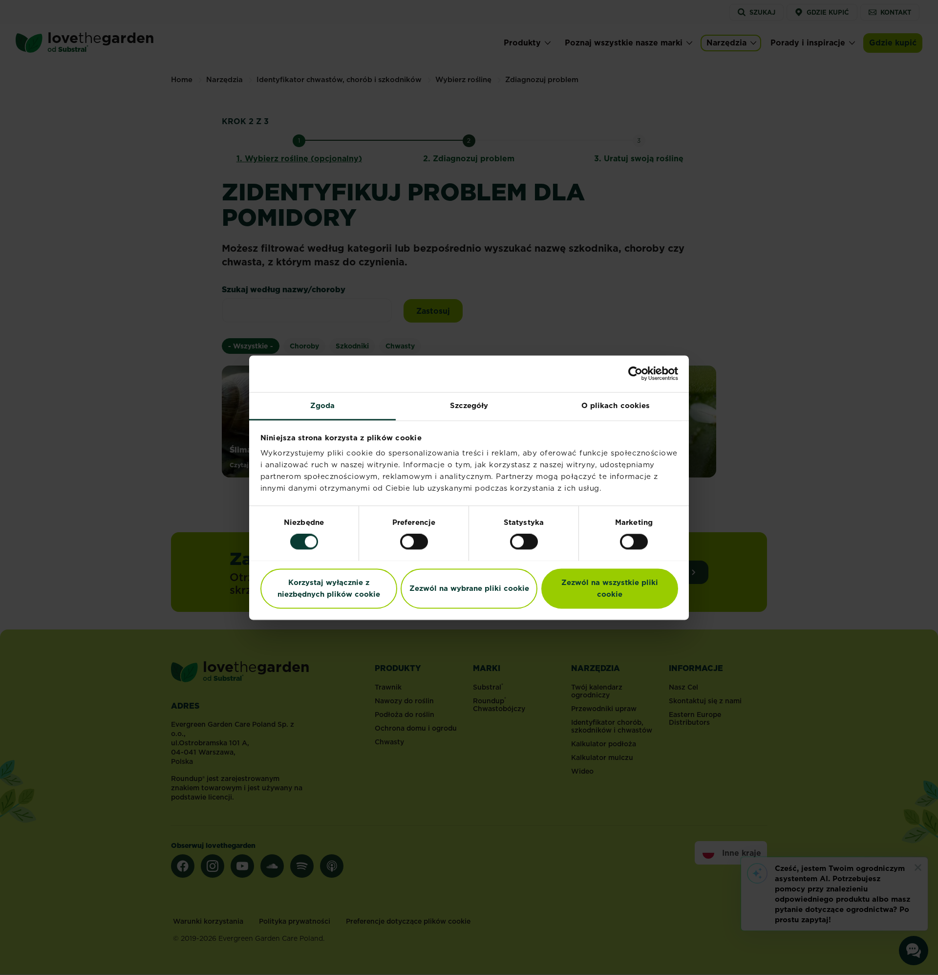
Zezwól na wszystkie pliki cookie (609, 588)
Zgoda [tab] (322, 405)
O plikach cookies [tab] (615, 405)
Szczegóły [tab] (469, 405)
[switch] (414, 541)
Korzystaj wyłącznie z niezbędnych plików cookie (328, 588)
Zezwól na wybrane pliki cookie (469, 588)
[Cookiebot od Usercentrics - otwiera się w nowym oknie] (635, 373)
